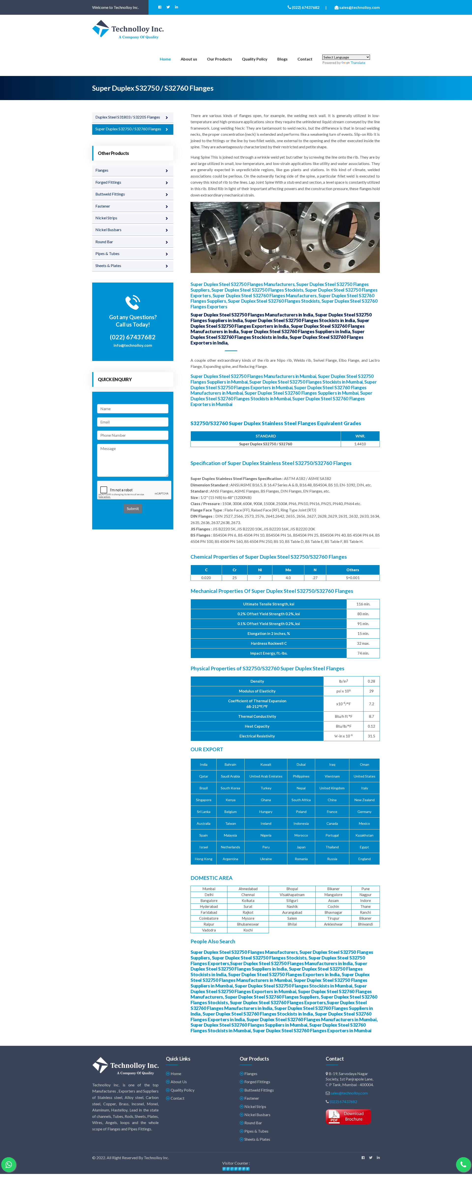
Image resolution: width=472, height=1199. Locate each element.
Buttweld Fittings (110, 194)
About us (189, 59)
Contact (304, 59)
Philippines (301, 776)
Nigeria (266, 835)
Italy (364, 788)
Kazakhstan (364, 835)
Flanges (101, 170)
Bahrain (230, 764)
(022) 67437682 (343, 1101)
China (332, 800)
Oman (364, 764)
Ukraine (266, 859)
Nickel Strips (106, 217)
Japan (301, 847)
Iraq (332, 764)
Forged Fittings (108, 182)
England (364, 859)
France (332, 811)
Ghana (266, 800)
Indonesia (301, 823)
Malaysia (230, 835)
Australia (203, 823)
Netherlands (230, 847)
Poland (301, 811)
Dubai (301, 764)
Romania (301, 859)
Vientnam (332, 776)
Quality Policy (254, 59)
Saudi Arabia (230, 776)
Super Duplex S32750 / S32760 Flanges (128, 128)
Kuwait (265, 764)
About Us (178, 1081)
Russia (332, 859)
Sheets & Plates (108, 265)
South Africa (301, 800)
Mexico (364, 823)
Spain (203, 835)
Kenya (231, 800)
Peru (266, 847)
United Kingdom (332, 788)
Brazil (204, 788)
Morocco (301, 835)
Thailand (332, 847)
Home (165, 59)
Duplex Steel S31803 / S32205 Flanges (127, 117)
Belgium (230, 811)
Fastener (102, 206)
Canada (332, 823)
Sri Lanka (203, 811)
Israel (203, 847)
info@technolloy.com (133, 345)
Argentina (230, 859)
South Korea (230, 788)
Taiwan (230, 823)
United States (364, 776)
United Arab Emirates (266, 776)
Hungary (265, 811)
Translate (358, 62)
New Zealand (364, 800)
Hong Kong (203, 859)
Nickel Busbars (108, 229)
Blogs (282, 59)
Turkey (266, 788)
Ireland (266, 823)
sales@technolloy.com (349, 1093)
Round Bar (104, 241)
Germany (364, 811)
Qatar (203, 776)
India (203, 764)
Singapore (203, 800)
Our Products (219, 59)
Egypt (364, 847)
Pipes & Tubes (107, 253)
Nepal (301, 788)
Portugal (332, 835)
